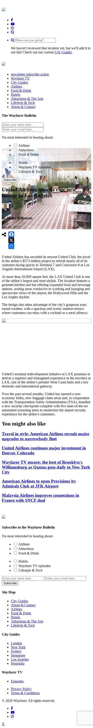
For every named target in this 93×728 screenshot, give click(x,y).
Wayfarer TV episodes (35, 167)
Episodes (17, 681)
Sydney (16, 651)
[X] (11, 240)
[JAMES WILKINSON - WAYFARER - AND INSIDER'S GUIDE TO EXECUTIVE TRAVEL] (3, 9)
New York (18, 647)
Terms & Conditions (25, 693)
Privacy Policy (21, 689)
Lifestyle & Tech (30, 172)
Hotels (23, 163)
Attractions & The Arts (27, 621)
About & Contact (23, 605)
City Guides (63, 52)
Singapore (18, 655)
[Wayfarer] (3, 516)
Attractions (26, 150)
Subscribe (10, 179)
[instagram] (12, 28)
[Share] (11, 246)
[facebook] (12, 20)
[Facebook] (11, 234)
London (16, 643)
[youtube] (12, 24)
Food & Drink (29, 154)
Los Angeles (20, 659)
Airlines (24, 145)
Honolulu (17, 663)
